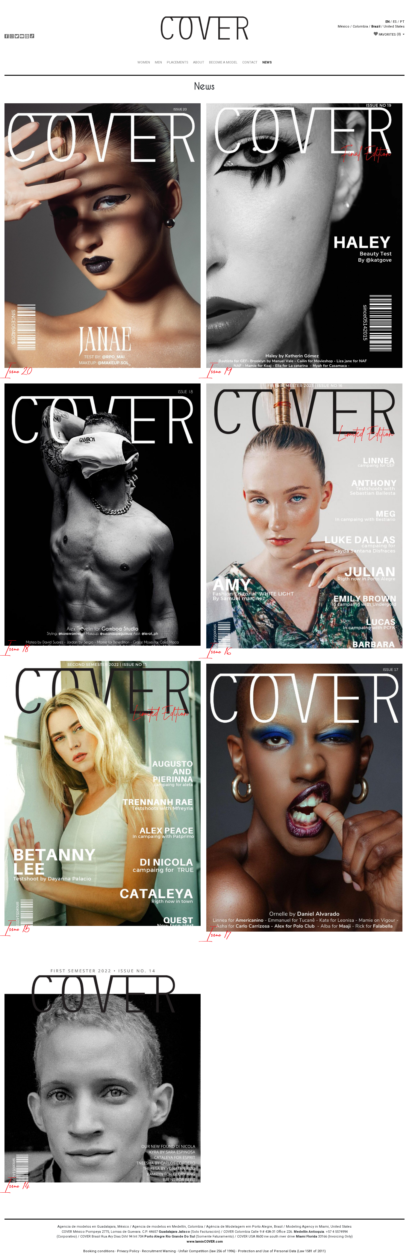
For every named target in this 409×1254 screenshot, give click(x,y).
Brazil (375, 26)
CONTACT (249, 62)
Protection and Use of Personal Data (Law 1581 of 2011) (282, 1251)
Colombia (360, 26)
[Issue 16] (304, 522)
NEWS (267, 62)
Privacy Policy (128, 1251)
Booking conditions (98, 1251)
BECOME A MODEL (223, 62)
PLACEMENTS (177, 62)
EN (387, 22)
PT (402, 22)
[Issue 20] (102, 242)
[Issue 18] (102, 521)
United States (394, 26)
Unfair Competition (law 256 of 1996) (206, 1251)
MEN (158, 62)
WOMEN (143, 62)
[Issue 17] (304, 804)
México (343, 26)
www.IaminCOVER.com (205, 1242)
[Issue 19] (304, 242)
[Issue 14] (102, 1068)
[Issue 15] (102, 799)
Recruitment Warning (159, 1251)
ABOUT (198, 62)
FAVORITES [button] (389, 34)
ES (395, 22)
